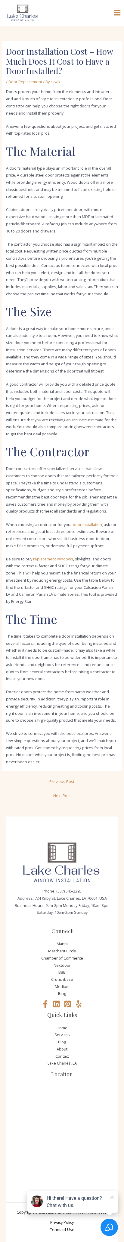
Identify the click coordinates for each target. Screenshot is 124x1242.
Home (62, 1027)
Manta (62, 943)
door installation (87, 524)
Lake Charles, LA (62, 1063)
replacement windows (53, 559)
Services (62, 1034)
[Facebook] (45, 1004)
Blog (62, 1042)
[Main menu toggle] (117, 12)
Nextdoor (62, 965)
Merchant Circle (62, 951)
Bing (62, 993)
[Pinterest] (67, 1004)
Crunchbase (62, 979)
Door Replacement (25, 81)
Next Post (62, 795)
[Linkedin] (56, 1004)
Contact (62, 1056)
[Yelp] (78, 1004)
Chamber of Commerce (62, 958)
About (62, 1049)
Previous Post (61, 781)
